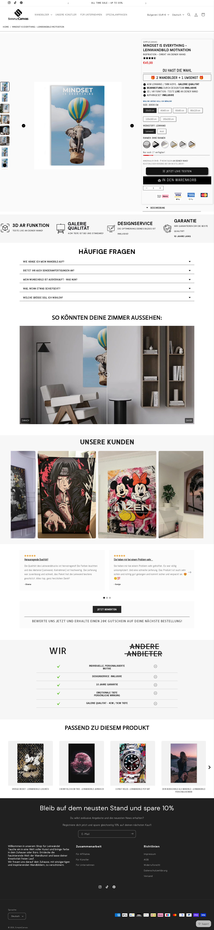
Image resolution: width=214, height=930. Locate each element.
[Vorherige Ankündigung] (68, 3)
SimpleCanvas (21, 927)
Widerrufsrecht (152, 864)
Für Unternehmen (85, 864)
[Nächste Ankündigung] (146, 3)
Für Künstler (82, 859)
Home (6, 27)
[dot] (104, 598)
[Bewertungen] (144, 58)
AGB (146, 859)
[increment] (160, 188)
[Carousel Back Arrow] (23, 125)
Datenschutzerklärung (155, 870)
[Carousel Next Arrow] (132, 125)
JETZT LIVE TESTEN (179, 171)
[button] (43, 14)
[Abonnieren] (132, 834)
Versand (148, 875)
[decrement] (146, 188)
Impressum (150, 853)
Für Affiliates (83, 853)
